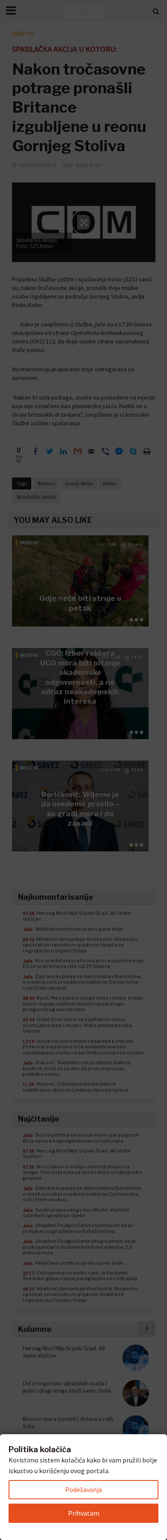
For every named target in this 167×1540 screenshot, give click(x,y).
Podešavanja (83, 1489)
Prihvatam (83, 1513)
